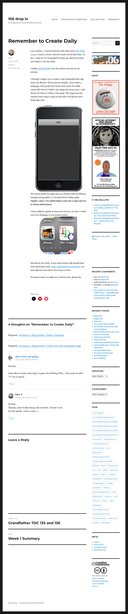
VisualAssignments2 (101, 514)
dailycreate (97, 452)
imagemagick (98, 483)
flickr (103, 466)
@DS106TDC (44, 68)
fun (94, 470)
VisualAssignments (100, 509)
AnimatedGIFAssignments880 (105, 422)
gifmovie (113, 470)
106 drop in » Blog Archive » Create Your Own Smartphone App (50, 346)
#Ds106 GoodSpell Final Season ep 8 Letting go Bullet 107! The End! (106, 208)
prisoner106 (97, 496)
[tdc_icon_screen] (58, 235)
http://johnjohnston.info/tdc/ (66, 266)
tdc (18, 68)
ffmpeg (96, 466)
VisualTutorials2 (99, 518)
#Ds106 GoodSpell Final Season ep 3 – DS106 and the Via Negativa (106, 221)
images (110, 483)
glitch (103, 474)
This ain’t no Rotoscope (103, 353)
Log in (96, 542)
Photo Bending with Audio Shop (106, 332)
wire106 (96, 523)
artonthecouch (110, 439)
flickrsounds (113, 466)
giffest (105, 470)
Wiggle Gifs (98, 319)
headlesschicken (111, 479)
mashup (106, 488)
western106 (112, 518)
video (111, 501)
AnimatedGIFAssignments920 (105, 426)
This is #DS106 (100, 340)
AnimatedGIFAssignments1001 (105, 430)
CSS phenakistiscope (102, 350)
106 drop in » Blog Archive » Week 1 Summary (41, 335)
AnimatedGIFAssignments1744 (105, 435)
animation (97, 439)
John (10, 58)
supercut (108, 496)
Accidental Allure (100, 356)
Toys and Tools (97, 19)
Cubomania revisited (102, 337)
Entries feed (98, 545)
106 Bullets (101, 200)
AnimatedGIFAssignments (103, 417)
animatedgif (98, 413)
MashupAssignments (101, 492)
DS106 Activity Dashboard (74, 19)
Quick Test (105, 277)
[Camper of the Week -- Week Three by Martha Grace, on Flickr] (106, 247)
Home (54, 19)
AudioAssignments (100, 444)
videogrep (97, 505)
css (108, 448)
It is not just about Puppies (104, 324)
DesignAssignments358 (102, 461)
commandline (98, 448)
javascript (97, 488)
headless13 (97, 479)
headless (112, 474)
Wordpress (106, 523)
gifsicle (95, 474)
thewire (96, 501)
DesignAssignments (101, 457)
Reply (11, 384)
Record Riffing (100, 358)
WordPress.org (100, 550)
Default (11, 65)
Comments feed (100, 547)
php (14, 68)
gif (99, 470)
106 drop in (18, 19)
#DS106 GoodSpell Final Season (106, 342)
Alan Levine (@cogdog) (27, 356)
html (10, 68)
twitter (104, 501)
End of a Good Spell (101, 334)
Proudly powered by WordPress (32, 603)
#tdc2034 (98, 321)
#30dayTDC (114, 19)
